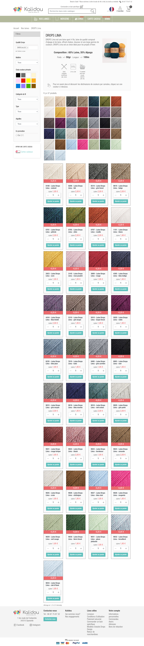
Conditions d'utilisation (95, 617)
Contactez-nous (50, 619)
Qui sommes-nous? (72, 614)
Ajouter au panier (53, 201)
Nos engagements (72, 617)
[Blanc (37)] (28, 75)
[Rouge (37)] (23, 80)
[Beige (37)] (34, 75)
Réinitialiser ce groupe (21, 51)
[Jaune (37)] (28, 80)
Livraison (90, 614)
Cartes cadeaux (27, 152)
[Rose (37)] (18, 80)
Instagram (36, 625)
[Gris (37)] (23, 75)
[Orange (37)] (34, 80)
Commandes (113, 619)
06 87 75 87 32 (127, 2)
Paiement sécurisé (94, 619)
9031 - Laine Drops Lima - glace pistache (98, 539)
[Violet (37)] (23, 86)
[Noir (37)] (18, 75)
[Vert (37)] (28, 86)
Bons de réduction (116, 627)
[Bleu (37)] (18, 86)
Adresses (112, 624)
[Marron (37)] (34, 86)
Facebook (20, 625)
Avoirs (111, 622)
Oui (21, 135)
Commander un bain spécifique (70, 7)
